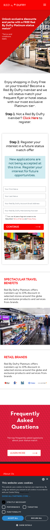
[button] (25, 496)
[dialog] (25, 503)
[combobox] (43, 479)
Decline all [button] (36, 518)
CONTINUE (12, 226)
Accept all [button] (13, 518)
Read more (24, 492)
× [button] (47, 479)
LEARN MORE (18, 453)
